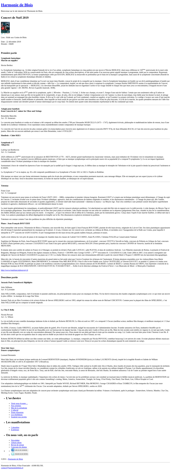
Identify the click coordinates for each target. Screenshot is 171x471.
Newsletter (15, 440)
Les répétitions (17, 415)
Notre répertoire (17, 412)
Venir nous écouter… (19, 403)
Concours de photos (19, 447)
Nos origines (16, 406)
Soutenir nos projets (19, 417)
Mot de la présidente (19, 408)
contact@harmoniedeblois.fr (12, 468)
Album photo (16, 443)
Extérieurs (15, 430)
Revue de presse (17, 445)
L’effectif (14, 410)
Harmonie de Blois (17, 5)
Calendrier (15, 427)
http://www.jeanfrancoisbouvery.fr (14, 270)
